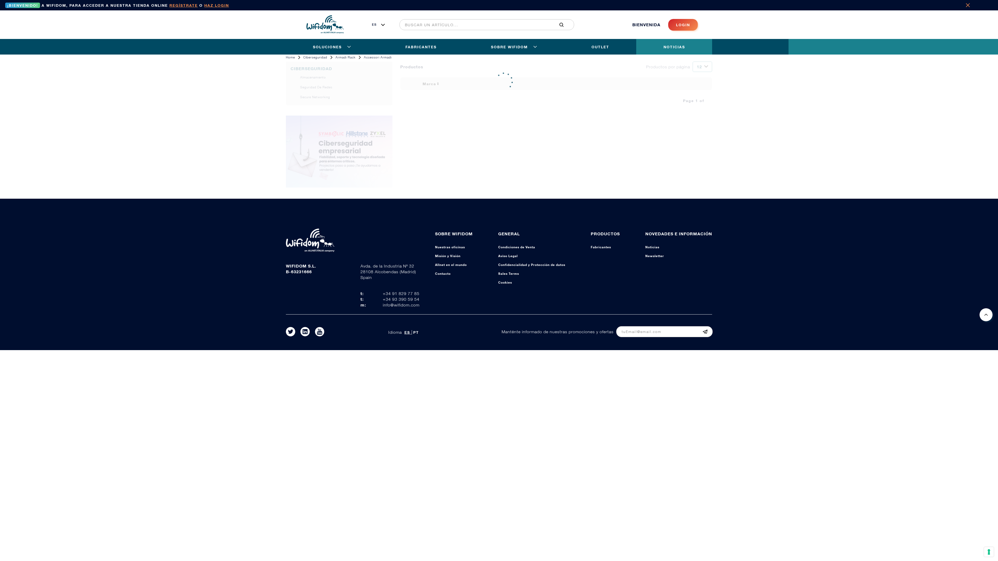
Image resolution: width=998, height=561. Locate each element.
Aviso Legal (508, 256)
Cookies (505, 282)
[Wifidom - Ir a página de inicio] (325, 32)
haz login (216, 5)
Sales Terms (508, 274)
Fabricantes (601, 247)
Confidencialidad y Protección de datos (531, 265)
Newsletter (654, 256)
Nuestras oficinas (450, 247)
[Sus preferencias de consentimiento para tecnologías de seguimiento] (989, 552)
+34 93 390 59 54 (401, 299)
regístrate (183, 5)
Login (683, 25)
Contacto (443, 274)
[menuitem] (483, 25)
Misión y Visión (448, 256)
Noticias (652, 247)
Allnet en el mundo (451, 265)
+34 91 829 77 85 (401, 293)
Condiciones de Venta (516, 247)
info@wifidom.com (401, 305)
